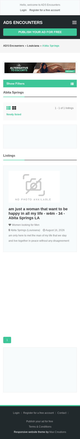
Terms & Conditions (40, 426)
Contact (62, 412)
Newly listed (13, 114)
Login (23, 10)
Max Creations (57, 432)
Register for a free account (44, 10)
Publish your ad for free (40, 32)
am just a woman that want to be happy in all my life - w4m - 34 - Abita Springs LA (38, 213)
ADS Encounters (22, 22)
